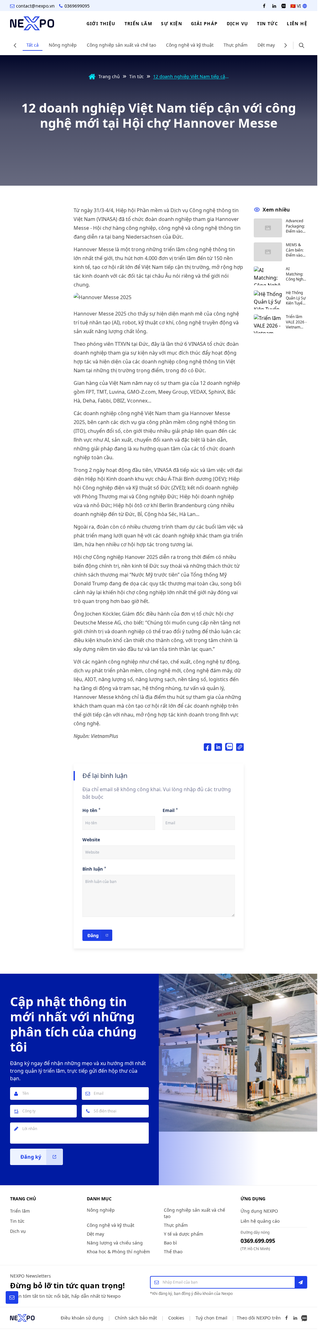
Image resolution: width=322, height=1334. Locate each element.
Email (169, 810)
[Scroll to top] (305, 1297)
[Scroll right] (285, 45)
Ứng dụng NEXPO (259, 1211)
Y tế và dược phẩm (183, 1234)
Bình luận (92, 869)
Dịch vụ (18, 1231)
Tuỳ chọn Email (211, 1318)
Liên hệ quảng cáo (260, 1221)
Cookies (176, 1318)
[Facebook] (286, 1318)
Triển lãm (20, 1211)
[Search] (301, 45)
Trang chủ (109, 76)
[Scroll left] (15, 45)
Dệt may (266, 45)
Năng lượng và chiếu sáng (115, 1243)
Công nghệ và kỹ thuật (190, 45)
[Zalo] (304, 1318)
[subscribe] (301, 1282)
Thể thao (173, 1252)
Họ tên (89, 810)
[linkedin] (274, 6)
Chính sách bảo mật (136, 1318)
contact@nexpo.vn (35, 6)
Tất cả (32, 45)
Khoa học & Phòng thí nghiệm (118, 1252)
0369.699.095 (258, 1240)
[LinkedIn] (295, 1318)
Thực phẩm (235, 45)
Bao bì (170, 1243)
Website (91, 840)
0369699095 (77, 6)
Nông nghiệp (63, 45)
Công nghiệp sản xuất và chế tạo (121, 45)
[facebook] (264, 6)
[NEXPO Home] (22, 1318)
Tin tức (136, 76)
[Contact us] (12, 1297)
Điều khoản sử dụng (82, 1318)
